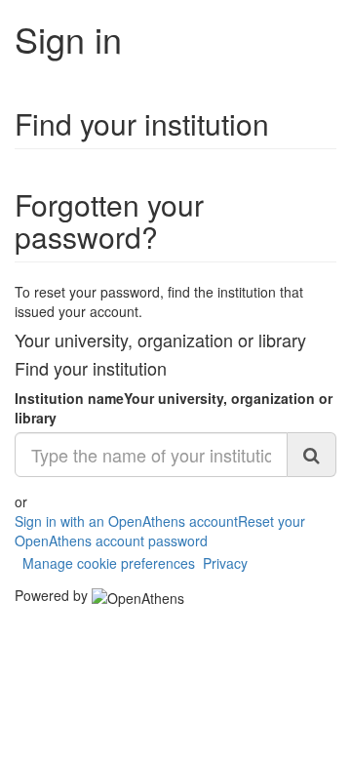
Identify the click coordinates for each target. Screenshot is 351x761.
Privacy (225, 563)
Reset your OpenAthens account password (160, 530)
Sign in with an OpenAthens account (126, 521)
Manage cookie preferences (108, 563)
